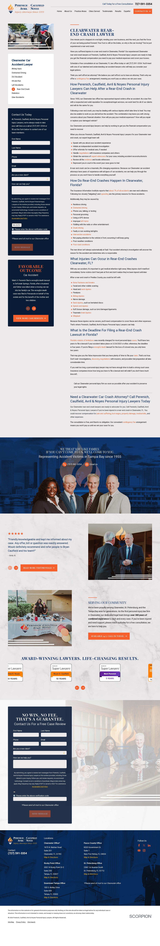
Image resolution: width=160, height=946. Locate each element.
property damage (129, 413)
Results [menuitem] (118, 11)
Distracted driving (80, 208)
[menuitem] (31, 69)
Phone (14, 157)
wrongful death (100, 347)
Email (14, 166)
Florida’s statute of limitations (82, 340)
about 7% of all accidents (119, 191)
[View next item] (34, 308)
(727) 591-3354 (135, 63)
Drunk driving (78, 228)
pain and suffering (104, 413)
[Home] (26, 8)
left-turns (84, 221)
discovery (95, 359)
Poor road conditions (81, 244)
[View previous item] (77, 688)
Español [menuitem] (127, 11)
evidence (88, 160)
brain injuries (86, 313)
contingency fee (82, 79)
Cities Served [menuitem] (94, 11)
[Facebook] (139, 845)
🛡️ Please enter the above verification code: (30, 229)
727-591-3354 (143, 4)
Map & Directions (51, 857)
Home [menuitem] (59, 11)
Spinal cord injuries (80, 306)
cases (134, 340)
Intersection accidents (82, 234)
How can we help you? (21, 184)
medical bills (141, 413)
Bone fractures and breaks (84, 282)
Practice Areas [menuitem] (80, 11)
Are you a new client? (20, 175)
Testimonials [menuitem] (107, 11)
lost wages (116, 413)
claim (136, 355)
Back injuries (78, 303)
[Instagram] (144, 850)
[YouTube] (139, 850)
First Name (16, 139)
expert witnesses (98, 156)
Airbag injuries (78, 296)
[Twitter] (144, 845)
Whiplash (76, 316)
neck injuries (86, 289)
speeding (105, 194)
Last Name (16, 148)
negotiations (84, 153)
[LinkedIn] (149, 845)
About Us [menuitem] (68, 11)
